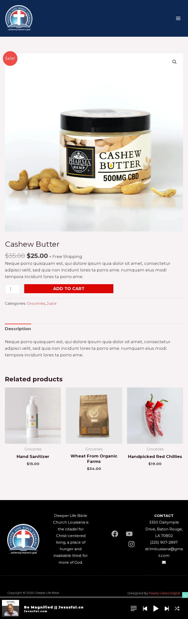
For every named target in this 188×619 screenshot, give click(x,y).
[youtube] (129, 534)
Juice (52, 303)
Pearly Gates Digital (165, 593)
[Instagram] (131, 544)
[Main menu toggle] (178, 18)
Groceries (36, 303)
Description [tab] (18, 328)
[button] (174, 62)
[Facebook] (115, 534)
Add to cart (68, 288)
